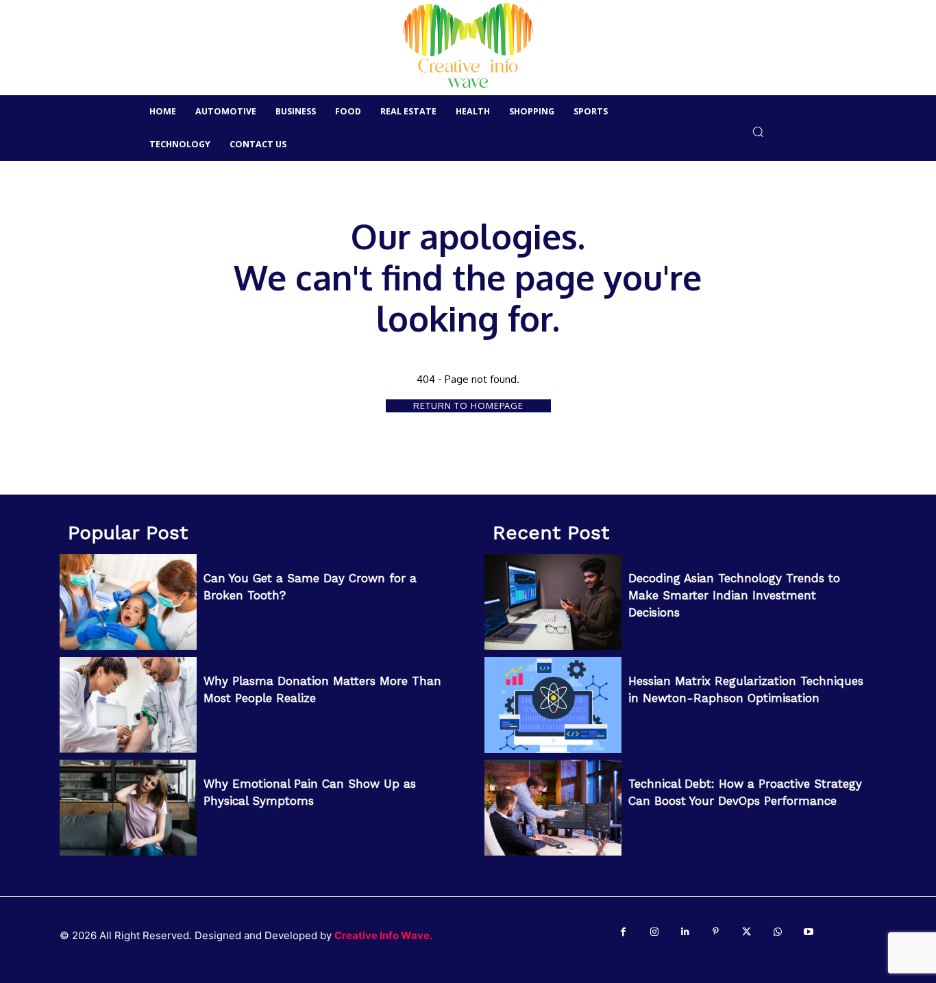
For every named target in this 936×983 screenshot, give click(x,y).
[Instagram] (654, 932)
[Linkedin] (685, 932)
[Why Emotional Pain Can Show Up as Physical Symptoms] (128, 808)
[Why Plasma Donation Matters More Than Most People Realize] (128, 705)
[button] (758, 131)
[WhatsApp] (777, 932)
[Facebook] (623, 932)
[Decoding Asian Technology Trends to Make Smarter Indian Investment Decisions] (552, 602)
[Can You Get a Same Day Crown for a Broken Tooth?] (128, 602)
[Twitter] (747, 932)
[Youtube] (808, 932)
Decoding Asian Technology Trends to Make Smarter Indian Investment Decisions (734, 595)
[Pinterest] (716, 932)
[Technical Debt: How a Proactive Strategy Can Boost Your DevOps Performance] (552, 808)
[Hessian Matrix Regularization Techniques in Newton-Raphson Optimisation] (552, 705)
